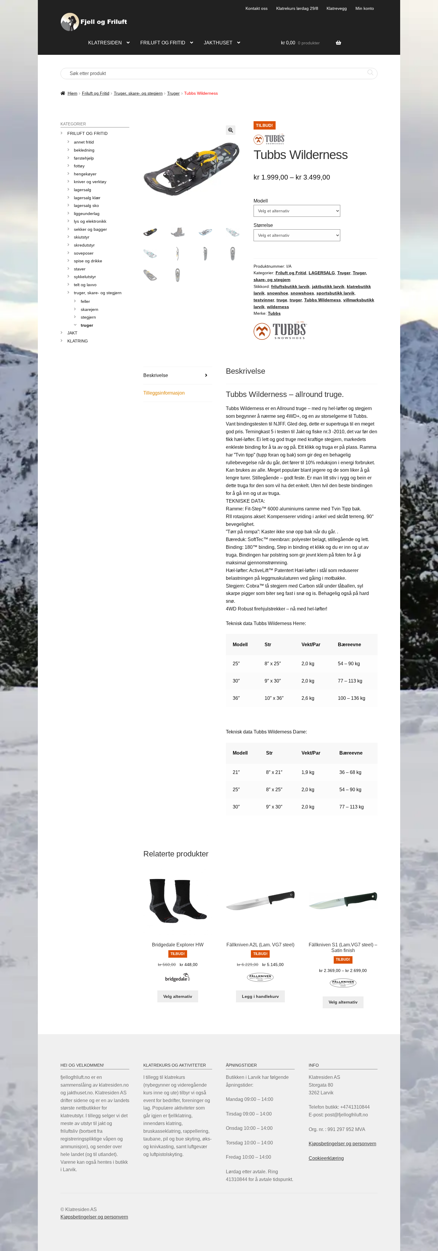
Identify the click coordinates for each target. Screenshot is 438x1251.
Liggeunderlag (87, 213)
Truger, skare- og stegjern (138, 93)
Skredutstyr (84, 245)
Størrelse (263, 225)
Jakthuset (218, 42)
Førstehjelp (84, 158)
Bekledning (84, 150)
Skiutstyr (81, 237)
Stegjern (88, 317)
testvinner (264, 299)
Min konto (364, 8)
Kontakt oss (257, 8)
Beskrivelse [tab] (155, 375)
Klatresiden (105, 42)
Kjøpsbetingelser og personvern (342, 1143)
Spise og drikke (88, 260)
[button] (230, 130)
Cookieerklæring (326, 1158)
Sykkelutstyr (85, 276)
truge (282, 299)
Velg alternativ (177, 996)
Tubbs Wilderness (322, 299)
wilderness (278, 306)
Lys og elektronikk (90, 221)
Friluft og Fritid (95, 93)
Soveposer (84, 253)
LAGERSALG (322, 272)
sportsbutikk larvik (335, 293)
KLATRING (77, 341)
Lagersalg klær (87, 197)
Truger (173, 93)
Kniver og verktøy (90, 181)
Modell (261, 200)
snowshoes (302, 293)
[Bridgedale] (177, 981)
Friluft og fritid (162, 42)
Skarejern (89, 309)
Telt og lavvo (85, 284)
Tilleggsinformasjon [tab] (164, 392)
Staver (80, 269)
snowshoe (277, 293)
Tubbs (274, 313)
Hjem (72, 93)
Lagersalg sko (86, 205)
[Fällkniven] (260, 981)
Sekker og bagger (90, 229)
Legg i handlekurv (260, 996)
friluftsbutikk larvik (290, 286)
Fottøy (79, 165)
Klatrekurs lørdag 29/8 (297, 8)
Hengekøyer (85, 174)
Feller (85, 301)
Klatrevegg (337, 8)
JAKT (72, 333)
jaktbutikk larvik (328, 286)
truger (296, 299)
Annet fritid (84, 142)
